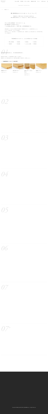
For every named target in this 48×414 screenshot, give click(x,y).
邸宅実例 (21, 1)
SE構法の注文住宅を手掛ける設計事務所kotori (22, 407)
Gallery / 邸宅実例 (19, 377)
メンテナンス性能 (28, 43)
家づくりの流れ (27, 1)
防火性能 (18, 43)
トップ (2, 9)
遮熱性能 (18, 41)
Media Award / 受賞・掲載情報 (37, 377)
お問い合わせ (43, 1)
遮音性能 (26, 41)
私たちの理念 (17, 1)
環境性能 (35, 43)
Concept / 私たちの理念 (19, 375)
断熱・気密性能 (11, 41)
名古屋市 (9, 393)
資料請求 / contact (5, 398)
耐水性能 (35, 41)
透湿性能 (10, 43)
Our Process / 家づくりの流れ (20, 379)
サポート (38, 1)
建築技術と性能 (33, 1)
